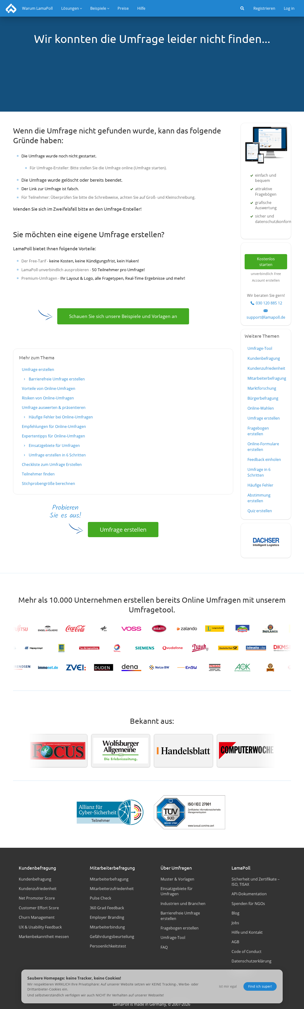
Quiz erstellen (259, 510)
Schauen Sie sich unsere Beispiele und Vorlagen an (123, 316)
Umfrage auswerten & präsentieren (54, 407)
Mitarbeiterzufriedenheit (112, 888)
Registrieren (264, 8)
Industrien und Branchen (183, 903)
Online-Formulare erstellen (263, 446)
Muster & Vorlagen (177, 879)
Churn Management (37, 917)
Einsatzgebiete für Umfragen (54, 445)
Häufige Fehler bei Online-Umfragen (60, 417)
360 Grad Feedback (107, 907)
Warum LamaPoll (37, 8)
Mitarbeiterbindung (107, 927)
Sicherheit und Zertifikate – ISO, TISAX (256, 881)
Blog (235, 913)
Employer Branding (107, 917)
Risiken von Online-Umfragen (48, 398)
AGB (235, 941)
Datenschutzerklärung (251, 961)
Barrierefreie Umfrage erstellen (56, 379)
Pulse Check (100, 898)
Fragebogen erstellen (258, 431)
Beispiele (98, 8)
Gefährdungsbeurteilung (112, 936)
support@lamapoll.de (266, 317)
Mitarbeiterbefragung (266, 378)
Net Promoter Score (37, 898)
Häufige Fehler (260, 485)
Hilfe (141, 8)
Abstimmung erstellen (259, 498)
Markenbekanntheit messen (44, 936)
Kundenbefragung (263, 358)
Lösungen (70, 8)
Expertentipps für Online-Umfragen (53, 436)
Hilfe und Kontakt (247, 932)
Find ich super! (260, 986)
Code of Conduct (246, 951)
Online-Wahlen (260, 408)
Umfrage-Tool (259, 348)
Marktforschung (261, 388)
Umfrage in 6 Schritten (259, 472)
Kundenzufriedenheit (266, 368)
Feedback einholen (264, 459)
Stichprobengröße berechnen (48, 483)
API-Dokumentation (249, 893)
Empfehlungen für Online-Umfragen (54, 426)
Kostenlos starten (266, 261)
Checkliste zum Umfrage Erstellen (52, 464)
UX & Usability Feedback (40, 927)
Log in (289, 8)
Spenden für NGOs (248, 903)
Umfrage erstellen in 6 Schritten (57, 455)
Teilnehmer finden (38, 474)
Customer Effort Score (39, 907)
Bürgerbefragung (262, 398)
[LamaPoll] (11, 8)
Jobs (235, 922)
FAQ (164, 947)
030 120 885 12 (269, 303)
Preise (123, 8)
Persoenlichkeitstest (108, 946)
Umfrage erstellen (38, 369)
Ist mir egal (228, 986)
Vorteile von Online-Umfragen (48, 388)
